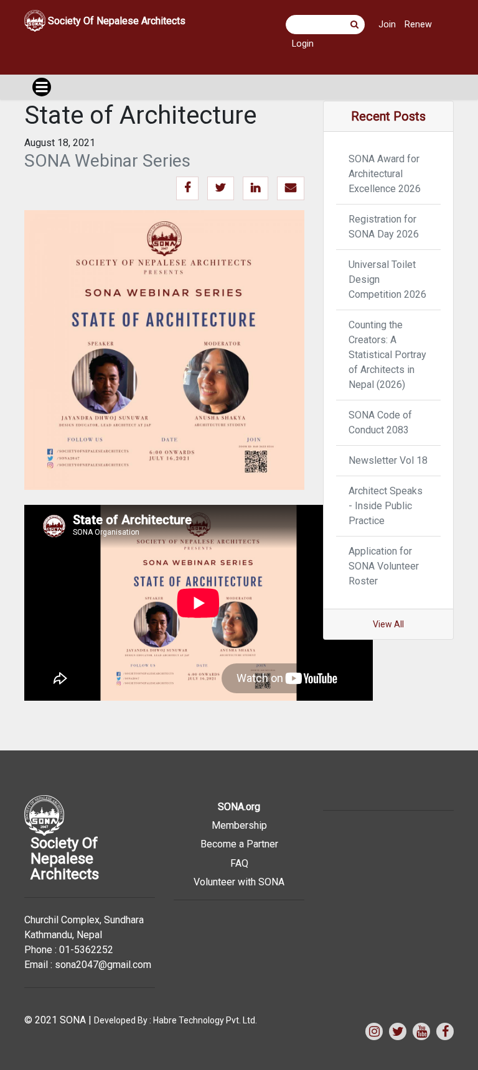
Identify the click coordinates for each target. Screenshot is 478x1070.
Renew (418, 24)
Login (303, 44)
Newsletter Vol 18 (388, 460)
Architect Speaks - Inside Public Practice (386, 506)
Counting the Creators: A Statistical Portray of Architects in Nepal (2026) (387, 354)
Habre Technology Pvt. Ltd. (205, 1020)
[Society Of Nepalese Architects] (115, 38)
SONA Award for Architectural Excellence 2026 (385, 174)
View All (388, 624)
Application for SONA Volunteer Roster (384, 566)
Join (387, 24)
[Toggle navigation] (41, 87)
